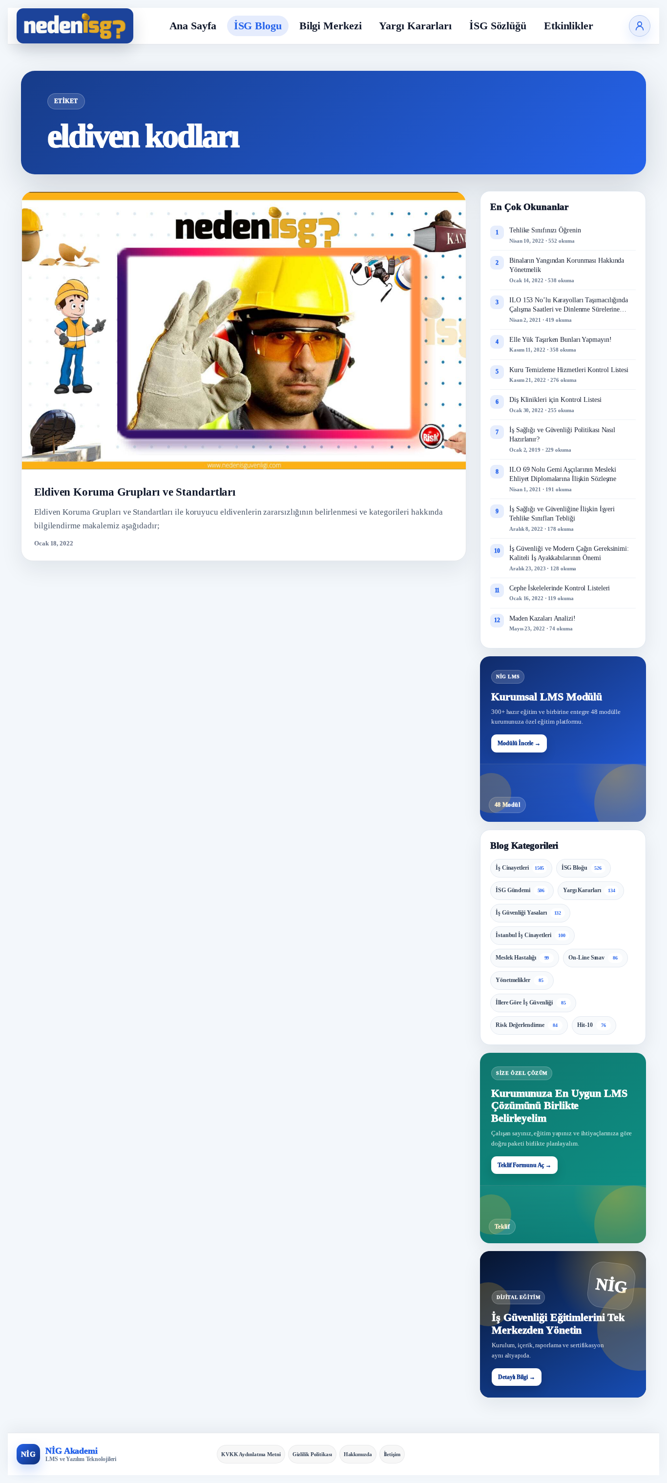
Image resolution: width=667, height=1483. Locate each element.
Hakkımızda (358, 1454)
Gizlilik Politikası (312, 1454)
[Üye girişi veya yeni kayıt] (639, 26)
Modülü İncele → (519, 743)
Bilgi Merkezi (330, 26)
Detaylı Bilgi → (516, 1377)
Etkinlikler (568, 26)
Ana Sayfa (192, 26)
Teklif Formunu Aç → (524, 1165)
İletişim (392, 1454)
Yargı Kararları (415, 26)
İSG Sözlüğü (497, 26)
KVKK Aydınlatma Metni (251, 1454)
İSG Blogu (258, 26)
